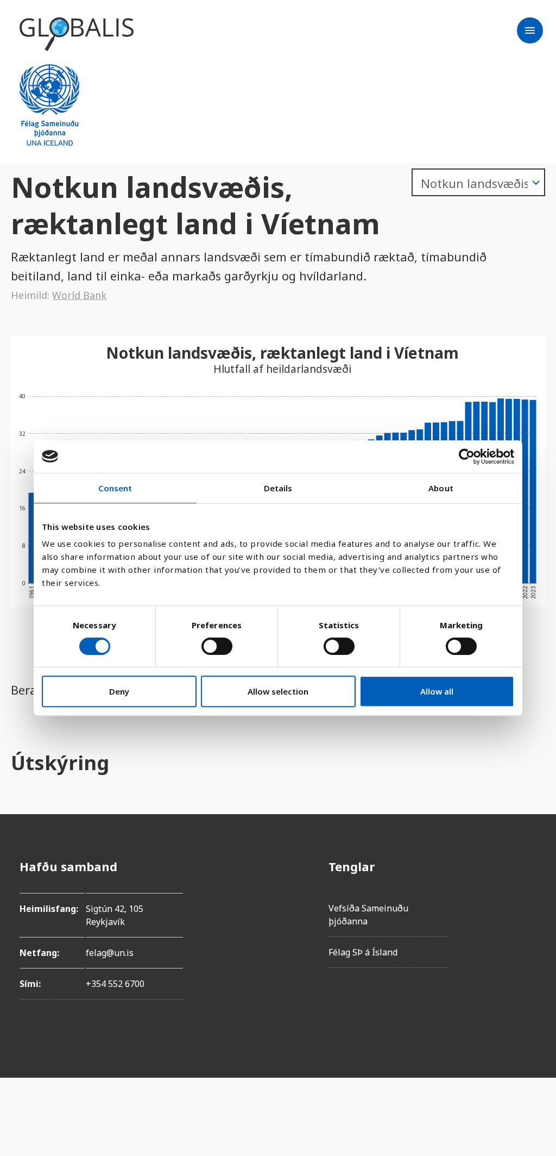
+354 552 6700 (115, 984)
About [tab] (440, 488)
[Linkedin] (527, 957)
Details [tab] (278, 488)
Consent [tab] (115, 488)
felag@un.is (110, 953)
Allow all (436, 691)
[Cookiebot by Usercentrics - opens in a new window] (466, 456)
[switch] (216, 646)
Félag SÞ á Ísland (362, 952)
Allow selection (278, 691)
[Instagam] (527, 896)
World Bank (79, 295)
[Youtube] (527, 988)
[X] (527, 927)
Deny (119, 691)
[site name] (77, 34)
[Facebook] (527, 866)
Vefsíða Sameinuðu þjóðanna (368, 914)
